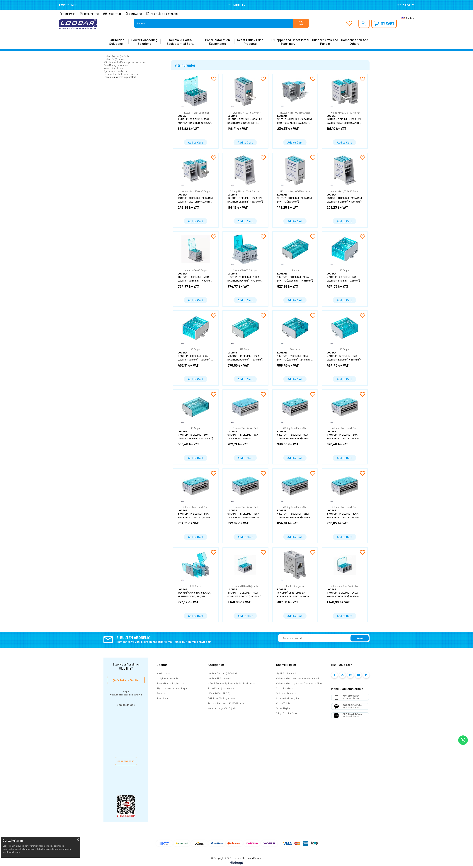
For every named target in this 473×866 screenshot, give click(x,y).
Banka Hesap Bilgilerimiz (170, 683)
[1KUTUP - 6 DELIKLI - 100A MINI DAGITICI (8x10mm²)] (295, 170)
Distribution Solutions (116, 42)
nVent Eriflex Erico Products (250, 42)
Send (359, 638)
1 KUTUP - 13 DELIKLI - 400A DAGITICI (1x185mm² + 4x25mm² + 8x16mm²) (195, 278)
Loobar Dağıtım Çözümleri (116, 56)
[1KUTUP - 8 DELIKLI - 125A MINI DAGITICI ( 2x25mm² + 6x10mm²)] (245, 170)
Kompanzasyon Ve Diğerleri (222, 708)
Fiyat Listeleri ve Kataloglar (172, 688)
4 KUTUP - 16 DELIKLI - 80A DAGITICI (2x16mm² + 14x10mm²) (195, 436)
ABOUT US (114, 13)
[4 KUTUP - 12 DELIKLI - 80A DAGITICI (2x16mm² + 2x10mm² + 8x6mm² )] (295, 328)
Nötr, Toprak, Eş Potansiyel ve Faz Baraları (125, 62)
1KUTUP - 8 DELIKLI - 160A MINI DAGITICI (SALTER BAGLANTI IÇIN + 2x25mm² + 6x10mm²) (294, 121)
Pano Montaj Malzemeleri (116, 65)
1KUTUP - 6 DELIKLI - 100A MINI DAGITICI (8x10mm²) (294, 199)
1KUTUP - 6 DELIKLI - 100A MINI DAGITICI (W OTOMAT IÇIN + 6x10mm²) (244, 121)
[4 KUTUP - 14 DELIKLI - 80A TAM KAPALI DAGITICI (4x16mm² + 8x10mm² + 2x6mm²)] (344, 407)
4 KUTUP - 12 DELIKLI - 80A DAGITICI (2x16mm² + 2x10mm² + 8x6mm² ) (295, 357)
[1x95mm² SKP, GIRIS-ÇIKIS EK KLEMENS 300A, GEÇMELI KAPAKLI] (195, 565)
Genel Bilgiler (283, 708)
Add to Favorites (213, 79)
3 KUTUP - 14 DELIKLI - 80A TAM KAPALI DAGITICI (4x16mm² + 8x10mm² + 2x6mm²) (195, 515)
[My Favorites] (349, 23)
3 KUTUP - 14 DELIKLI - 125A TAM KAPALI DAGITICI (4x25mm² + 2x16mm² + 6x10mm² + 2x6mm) (344, 515)
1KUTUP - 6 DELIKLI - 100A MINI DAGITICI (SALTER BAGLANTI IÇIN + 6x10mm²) (344, 121)
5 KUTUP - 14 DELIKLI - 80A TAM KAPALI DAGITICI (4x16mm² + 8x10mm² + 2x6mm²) (294, 436)
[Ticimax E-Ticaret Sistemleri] (236, 863)
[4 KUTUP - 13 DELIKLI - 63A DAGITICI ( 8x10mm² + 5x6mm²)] (344, 328)
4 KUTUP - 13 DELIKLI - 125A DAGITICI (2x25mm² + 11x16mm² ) (245, 357)
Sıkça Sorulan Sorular (288, 713)
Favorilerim (163, 698)
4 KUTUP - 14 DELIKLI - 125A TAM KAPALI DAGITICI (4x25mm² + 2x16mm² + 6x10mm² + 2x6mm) (295, 515)
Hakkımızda (163, 673)
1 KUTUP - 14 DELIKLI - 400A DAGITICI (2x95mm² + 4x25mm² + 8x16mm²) (244, 278)
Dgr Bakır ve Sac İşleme (115, 71)
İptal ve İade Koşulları (288, 698)
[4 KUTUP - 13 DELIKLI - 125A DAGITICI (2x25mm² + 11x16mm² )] (245, 328)
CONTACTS (135, 13)
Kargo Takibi (283, 703)
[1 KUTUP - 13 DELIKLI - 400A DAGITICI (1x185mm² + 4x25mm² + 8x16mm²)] (195, 249)
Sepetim (161, 693)
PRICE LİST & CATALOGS (164, 13)
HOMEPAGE (69, 13)
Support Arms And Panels (325, 42)
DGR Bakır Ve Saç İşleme (221, 698)
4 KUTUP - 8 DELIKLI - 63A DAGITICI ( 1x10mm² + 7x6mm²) (343, 278)
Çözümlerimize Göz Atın (126, 680)
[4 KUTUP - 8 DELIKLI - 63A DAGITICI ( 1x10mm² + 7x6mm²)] (344, 249)
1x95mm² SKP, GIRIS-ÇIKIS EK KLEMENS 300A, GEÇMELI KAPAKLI (194, 594)
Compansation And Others (354, 42)
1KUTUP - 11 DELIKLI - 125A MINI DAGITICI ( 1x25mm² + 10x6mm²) (344, 199)
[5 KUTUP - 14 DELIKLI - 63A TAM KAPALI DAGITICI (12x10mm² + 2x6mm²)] (245, 407)
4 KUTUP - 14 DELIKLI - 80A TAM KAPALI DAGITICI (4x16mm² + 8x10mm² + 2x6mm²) (344, 436)
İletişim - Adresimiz (167, 678)
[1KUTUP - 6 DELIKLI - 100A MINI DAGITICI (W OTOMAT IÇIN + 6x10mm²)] (245, 91)
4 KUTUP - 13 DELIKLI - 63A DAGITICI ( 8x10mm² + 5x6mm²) (343, 357)
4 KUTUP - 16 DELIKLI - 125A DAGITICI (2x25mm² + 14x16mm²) (295, 278)
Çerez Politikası (284, 688)
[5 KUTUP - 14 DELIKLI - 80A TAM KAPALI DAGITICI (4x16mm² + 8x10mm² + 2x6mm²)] (295, 407)
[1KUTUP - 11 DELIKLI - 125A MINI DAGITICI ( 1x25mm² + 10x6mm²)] (344, 170)
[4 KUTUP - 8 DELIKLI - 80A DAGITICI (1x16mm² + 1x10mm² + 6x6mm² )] (195, 328)
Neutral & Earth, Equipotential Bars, (180, 42)
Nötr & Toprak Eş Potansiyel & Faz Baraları (232, 683)
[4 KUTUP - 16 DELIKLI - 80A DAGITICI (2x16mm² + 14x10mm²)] (195, 407)
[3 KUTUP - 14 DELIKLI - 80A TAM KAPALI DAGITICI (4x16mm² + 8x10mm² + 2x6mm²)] (195, 486)
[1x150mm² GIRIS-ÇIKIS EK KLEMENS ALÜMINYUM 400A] (295, 565)
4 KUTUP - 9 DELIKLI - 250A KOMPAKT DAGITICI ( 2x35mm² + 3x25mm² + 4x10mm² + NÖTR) (344, 594)
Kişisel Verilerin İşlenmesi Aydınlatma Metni (299, 683)
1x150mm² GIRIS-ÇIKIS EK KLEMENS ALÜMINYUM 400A (293, 594)
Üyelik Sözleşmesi (286, 673)
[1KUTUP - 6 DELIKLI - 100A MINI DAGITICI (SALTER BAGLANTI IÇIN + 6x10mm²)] (344, 91)
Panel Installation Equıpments (217, 42)
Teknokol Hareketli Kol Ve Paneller (226, 703)
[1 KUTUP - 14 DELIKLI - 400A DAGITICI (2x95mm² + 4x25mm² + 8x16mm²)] (245, 249)
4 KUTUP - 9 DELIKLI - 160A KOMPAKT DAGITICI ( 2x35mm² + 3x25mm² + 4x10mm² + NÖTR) (245, 594)
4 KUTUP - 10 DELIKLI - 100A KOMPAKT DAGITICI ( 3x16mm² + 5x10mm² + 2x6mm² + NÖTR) (195, 121)
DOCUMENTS (91, 13)
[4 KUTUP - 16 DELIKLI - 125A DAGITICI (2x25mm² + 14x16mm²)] (295, 249)
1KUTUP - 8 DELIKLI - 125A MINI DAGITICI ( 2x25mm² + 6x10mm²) (245, 199)
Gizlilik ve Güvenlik (286, 693)
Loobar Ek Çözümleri (114, 59)
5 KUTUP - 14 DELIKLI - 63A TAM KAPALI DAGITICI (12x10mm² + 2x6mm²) (242, 436)
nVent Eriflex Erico (113, 68)
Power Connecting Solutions (144, 42)
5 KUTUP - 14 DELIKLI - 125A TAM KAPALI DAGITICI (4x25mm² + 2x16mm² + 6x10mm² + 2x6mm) (245, 515)
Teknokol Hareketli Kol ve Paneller (120, 74)
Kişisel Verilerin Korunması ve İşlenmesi (297, 678)
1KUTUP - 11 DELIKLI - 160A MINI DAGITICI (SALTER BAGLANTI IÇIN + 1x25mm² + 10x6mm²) (195, 199)
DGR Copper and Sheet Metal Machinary (288, 42)
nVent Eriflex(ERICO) (219, 693)
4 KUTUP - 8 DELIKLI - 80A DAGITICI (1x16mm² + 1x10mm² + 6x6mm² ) (195, 357)
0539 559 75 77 (126, 761)
